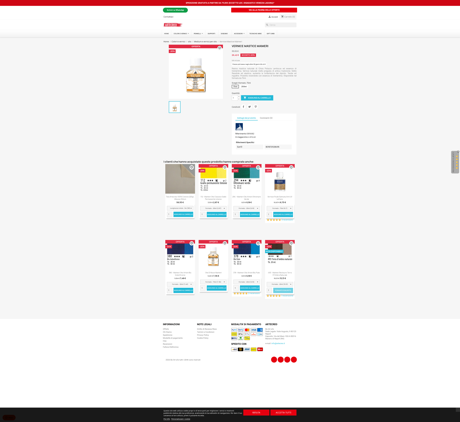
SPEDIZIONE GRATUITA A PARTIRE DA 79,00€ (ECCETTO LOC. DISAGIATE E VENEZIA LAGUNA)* (230, 3)
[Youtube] (294, 360)
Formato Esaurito (283, 290)
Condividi (243, 106)
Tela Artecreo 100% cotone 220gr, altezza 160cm (180, 198)
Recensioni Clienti (453, 162)
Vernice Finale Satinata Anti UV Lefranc (279, 198)
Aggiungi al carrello (257, 97)
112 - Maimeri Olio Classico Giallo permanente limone (213, 198)
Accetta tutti (283, 412)
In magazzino (241, 137)
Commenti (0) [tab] (266, 118)
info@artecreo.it (278, 343)
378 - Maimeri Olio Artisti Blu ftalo (246, 272)
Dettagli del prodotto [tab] (246, 118)
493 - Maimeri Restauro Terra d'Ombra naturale (280, 273)
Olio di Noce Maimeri (213, 272)
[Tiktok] (287, 360)
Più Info (167, 419)
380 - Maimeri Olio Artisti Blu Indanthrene (180, 273)
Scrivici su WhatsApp (175, 10)
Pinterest (255, 106)
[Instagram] (281, 360)
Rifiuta (256, 412)
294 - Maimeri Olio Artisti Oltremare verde (246, 198)
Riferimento (240, 133)
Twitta (249, 106)
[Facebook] (274, 360)
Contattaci (168, 16)
